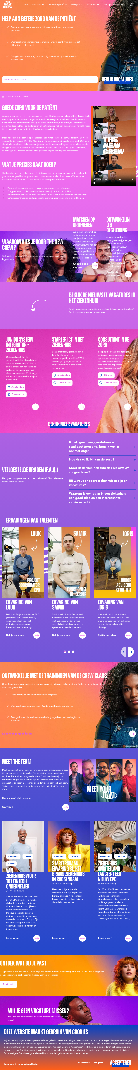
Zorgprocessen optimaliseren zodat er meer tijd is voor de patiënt (39, 192)
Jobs (26, 5)
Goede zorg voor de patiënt (29, 108)
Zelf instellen (83, 1063)
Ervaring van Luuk (19, 605)
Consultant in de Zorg (113, 342)
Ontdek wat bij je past (23, 964)
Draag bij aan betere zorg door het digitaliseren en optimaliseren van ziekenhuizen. (44, 58)
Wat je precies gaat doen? (29, 165)
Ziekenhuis (23, 97)
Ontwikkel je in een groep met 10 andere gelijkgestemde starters (42, 706)
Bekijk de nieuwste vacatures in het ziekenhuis (102, 298)
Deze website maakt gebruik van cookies (46, 1032)
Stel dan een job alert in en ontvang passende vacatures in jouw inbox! (38, 1018)
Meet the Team (17, 762)
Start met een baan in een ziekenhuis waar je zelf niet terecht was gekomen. (42, 29)
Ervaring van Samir (65, 605)
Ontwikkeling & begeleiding (118, 225)
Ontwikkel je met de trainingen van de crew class (54, 676)
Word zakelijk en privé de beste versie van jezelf (34, 695)
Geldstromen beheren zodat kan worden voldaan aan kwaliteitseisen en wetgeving (47, 195)
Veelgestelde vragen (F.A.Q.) (30, 470)
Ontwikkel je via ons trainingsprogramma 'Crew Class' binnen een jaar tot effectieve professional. (45, 43)
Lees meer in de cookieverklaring (21, 1064)
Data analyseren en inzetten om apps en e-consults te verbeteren (39, 188)
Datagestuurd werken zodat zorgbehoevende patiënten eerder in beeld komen (46, 198)
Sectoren (12, 97)
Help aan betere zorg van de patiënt (39, 19)
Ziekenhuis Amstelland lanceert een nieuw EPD (109, 871)
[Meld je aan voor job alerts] (131, 4)
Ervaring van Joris (111, 605)
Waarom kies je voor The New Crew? (33, 245)
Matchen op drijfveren (84, 222)
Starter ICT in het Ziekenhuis (68, 342)
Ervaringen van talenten (32, 521)
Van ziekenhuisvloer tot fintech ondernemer (21, 878)
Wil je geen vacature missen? (38, 1011)
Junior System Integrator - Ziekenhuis (19, 345)
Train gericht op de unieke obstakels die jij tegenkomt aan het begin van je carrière (45, 719)
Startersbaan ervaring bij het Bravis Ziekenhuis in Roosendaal (68, 871)
